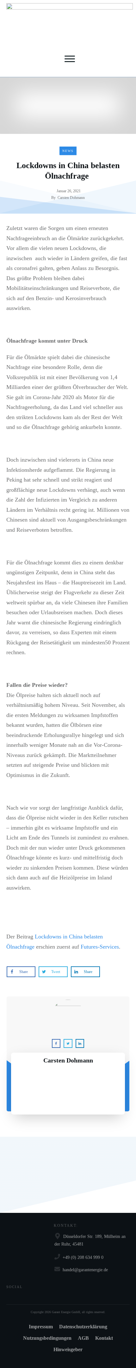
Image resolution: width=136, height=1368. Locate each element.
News (68, 151)
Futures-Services (100, 947)
